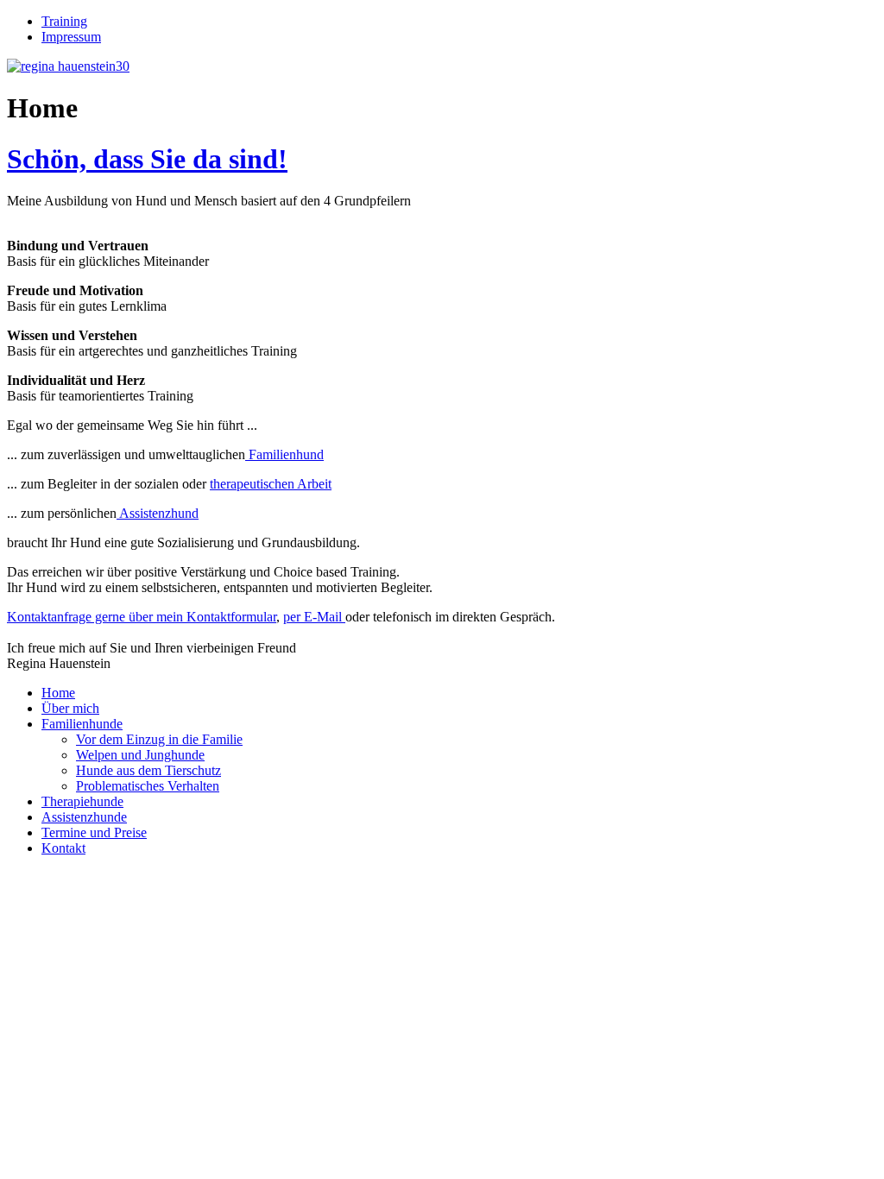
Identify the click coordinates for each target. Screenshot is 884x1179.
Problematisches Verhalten (147, 786)
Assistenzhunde (84, 817)
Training (64, 21)
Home (58, 692)
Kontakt (63, 848)
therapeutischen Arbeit (271, 483)
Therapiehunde (82, 801)
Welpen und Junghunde (140, 754)
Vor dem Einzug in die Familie (159, 739)
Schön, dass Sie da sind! (147, 158)
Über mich (70, 708)
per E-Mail (314, 616)
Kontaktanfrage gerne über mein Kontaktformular (141, 616)
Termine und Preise (94, 832)
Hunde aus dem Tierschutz (148, 770)
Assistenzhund (158, 513)
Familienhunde (82, 723)
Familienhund (284, 454)
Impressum (71, 36)
